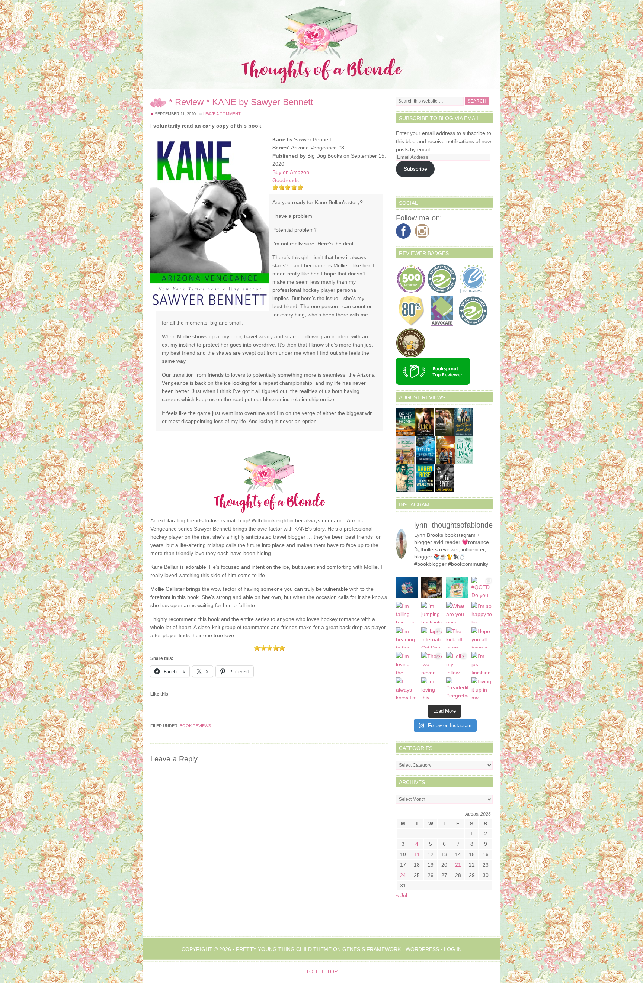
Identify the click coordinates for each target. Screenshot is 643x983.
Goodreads (285, 180)
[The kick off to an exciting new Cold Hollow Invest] (457, 638)
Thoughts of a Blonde (321, 44)
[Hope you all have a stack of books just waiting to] (482, 638)
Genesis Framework (371, 949)
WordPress (422, 949)
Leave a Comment (222, 114)
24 (403, 875)
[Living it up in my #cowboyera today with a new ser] (482, 688)
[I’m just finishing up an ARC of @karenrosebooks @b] (482, 663)
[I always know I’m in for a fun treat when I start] (407, 688)
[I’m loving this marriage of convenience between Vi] (432, 688)
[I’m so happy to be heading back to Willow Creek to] (482, 612)
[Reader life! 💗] (407, 588)
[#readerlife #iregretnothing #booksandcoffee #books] (457, 688)
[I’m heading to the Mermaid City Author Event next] (407, 638)
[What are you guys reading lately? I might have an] (457, 612)
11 (417, 854)
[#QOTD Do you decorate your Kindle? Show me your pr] (482, 588)
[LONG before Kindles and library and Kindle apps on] (457, 588)
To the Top (322, 971)
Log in (453, 949)
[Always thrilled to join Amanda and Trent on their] (432, 588)
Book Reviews (195, 725)
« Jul (401, 895)
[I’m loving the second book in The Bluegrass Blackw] (407, 663)
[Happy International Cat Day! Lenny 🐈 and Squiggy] (432, 638)
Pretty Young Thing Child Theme (284, 949)
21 (458, 865)
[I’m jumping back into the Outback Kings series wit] (432, 612)
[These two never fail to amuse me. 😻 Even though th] (432, 663)
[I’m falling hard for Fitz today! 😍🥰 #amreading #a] (407, 612)
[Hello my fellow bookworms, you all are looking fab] (457, 663)
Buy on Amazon (290, 172)
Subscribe (415, 169)
